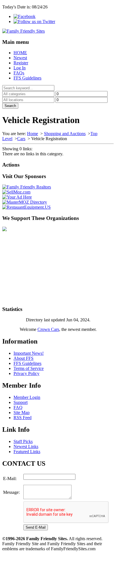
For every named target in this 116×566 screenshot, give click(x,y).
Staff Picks (23, 441)
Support (21, 402)
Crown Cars (48, 329)
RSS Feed (23, 417)
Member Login (27, 397)
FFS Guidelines (27, 78)
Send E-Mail (36, 527)
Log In (20, 67)
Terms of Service (29, 368)
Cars (21, 138)
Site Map (22, 412)
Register (21, 62)
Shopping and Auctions (65, 133)
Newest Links (26, 446)
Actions (10, 165)
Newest (20, 57)
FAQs (19, 73)
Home (32, 133)
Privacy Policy (26, 373)
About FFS (24, 358)
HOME (20, 52)
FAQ (18, 407)
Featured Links (27, 451)
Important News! (29, 353)
